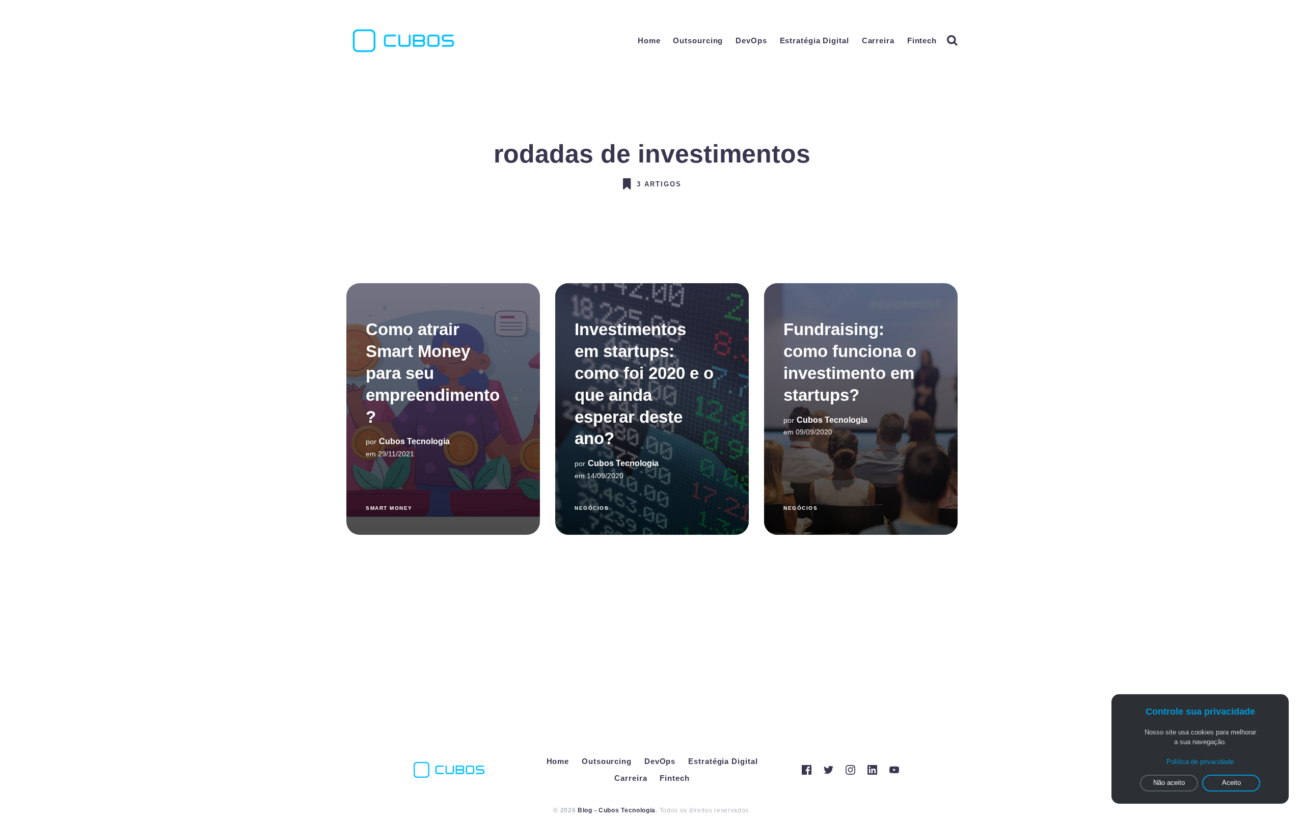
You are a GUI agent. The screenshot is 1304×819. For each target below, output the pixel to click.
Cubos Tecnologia (414, 442)
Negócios (592, 508)
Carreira (878, 40)
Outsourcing (698, 40)
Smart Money (389, 508)
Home (649, 40)
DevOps (751, 40)
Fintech (922, 40)
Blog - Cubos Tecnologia (617, 810)
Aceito (1231, 782)
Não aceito (1169, 782)
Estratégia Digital (814, 40)
